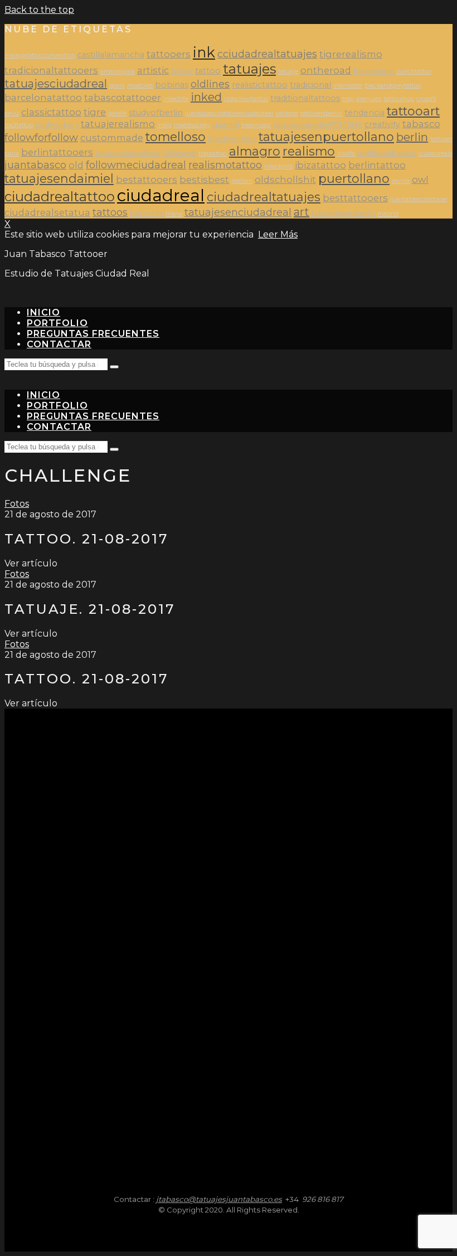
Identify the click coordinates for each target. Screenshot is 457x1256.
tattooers (169, 54)
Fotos (16, 503)
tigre (95, 112)
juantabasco (35, 164)
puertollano (354, 178)
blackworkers (232, 138)
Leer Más (278, 234)
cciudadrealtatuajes (267, 53)
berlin (412, 137)
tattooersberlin (321, 113)
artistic (153, 70)
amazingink (117, 71)
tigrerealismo (350, 54)
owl (420, 179)
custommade (111, 137)
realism (241, 181)
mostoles (140, 85)
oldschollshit (285, 179)
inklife (346, 153)
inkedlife (175, 99)
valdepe (286, 113)
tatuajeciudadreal (127, 153)
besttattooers (355, 197)
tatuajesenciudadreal (237, 212)
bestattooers (146, 179)
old (76, 165)
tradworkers (57, 124)
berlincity (146, 213)
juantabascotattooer (419, 199)
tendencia (364, 113)
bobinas (171, 85)
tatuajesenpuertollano (326, 136)
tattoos (110, 212)
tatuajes (249, 69)
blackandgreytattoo (392, 85)
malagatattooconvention (39, 55)
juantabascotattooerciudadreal (229, 113)
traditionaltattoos (305, 98)
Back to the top (39, 9)
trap (348, 99)
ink (204, 52)
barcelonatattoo (43, 97)
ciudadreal (161, 195)
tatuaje (288, 71)
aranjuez (368, 99)
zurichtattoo (413, 71)
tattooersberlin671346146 (317, 124)
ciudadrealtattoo (59, 196)
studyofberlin (156, 113)
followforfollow (41, 137)
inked (206, 97)
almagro (254, 151)
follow (182, 71)
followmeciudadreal (136, 164)
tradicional (310, 85)
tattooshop (398, 99)
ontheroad (325, 70)
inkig (164, 125)
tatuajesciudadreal (55, 83)
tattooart (413, 111)
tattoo (208, 71)
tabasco (421, 123)
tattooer (441, 139)
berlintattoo (377, 165)
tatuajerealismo (118, 123)
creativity (382, 124)
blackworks (373, 71)
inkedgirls (278, 166)
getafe (117, 113)
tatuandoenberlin (343, 213)
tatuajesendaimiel (59, 178)
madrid (387, 213)
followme (179, 153)
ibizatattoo (320, 165)
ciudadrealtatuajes (263, 197)
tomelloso (175, 136)
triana (174, 213)
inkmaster (347, 85)
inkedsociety (192, 125)
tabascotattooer (122, 97)
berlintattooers (57, 152)
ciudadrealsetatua (47, 212)
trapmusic (256, 125)
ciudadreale (436, 153)
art (301, 212)
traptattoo (212, 153)
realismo (309, 151)
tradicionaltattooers (51, 70)
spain (117, 85)
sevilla (401, 181)
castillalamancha (110, 55)
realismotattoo (225, 164)
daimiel (225, 124)
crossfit (426, 99)
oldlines (210, 83)
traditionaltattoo (386, 153)
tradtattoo (18, 125)
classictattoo (51, 112)
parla (11, 153)
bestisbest (204, 179)
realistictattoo (260, 85)
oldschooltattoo (246, 99)
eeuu (11, 113)
